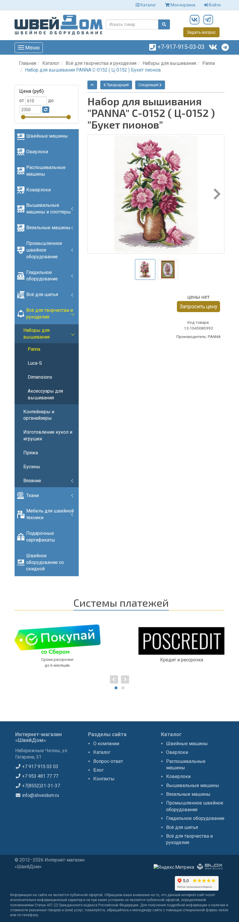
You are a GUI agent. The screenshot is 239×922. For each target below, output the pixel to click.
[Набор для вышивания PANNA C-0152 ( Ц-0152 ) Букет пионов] (156, 194)
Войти (214, 5)
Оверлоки (37, 151)
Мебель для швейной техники (50, 514)
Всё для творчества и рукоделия (101, 63)
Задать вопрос (201, 32)
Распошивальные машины (46, 171)
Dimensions (40, 377)
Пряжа (30, 452)
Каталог (148, 5)
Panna (208, 63)
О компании (106, 743)
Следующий (148, 85)
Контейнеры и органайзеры (38, 415)
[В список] (92, 85)
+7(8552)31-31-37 (40, 785)
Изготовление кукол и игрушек (47, 435)
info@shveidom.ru (40, 795)
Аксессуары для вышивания (45, 394)
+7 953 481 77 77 (39, 776)
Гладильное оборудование (42, 276)
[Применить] (45, 109)
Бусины (31, 466)
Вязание (32, 480)
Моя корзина (182, 5)
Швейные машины (47, 136)
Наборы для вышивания (169, 63)
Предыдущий (117, 85)
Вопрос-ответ (108, 761)
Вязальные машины (48, 227)
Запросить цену (198, 306)
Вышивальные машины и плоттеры (48, 208)
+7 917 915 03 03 (39, 766)
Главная (27, 63)
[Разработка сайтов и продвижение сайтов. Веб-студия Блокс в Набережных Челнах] (210, 868)
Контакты (104, 779)
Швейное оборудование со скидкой (45, 562)
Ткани (32, 495)
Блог (98, 770)
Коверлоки (38, 190)
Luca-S (35, 363)
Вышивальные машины (192, 785)
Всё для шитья (42, 294)
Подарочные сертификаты (40, 537)
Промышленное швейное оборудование (44, 250)
